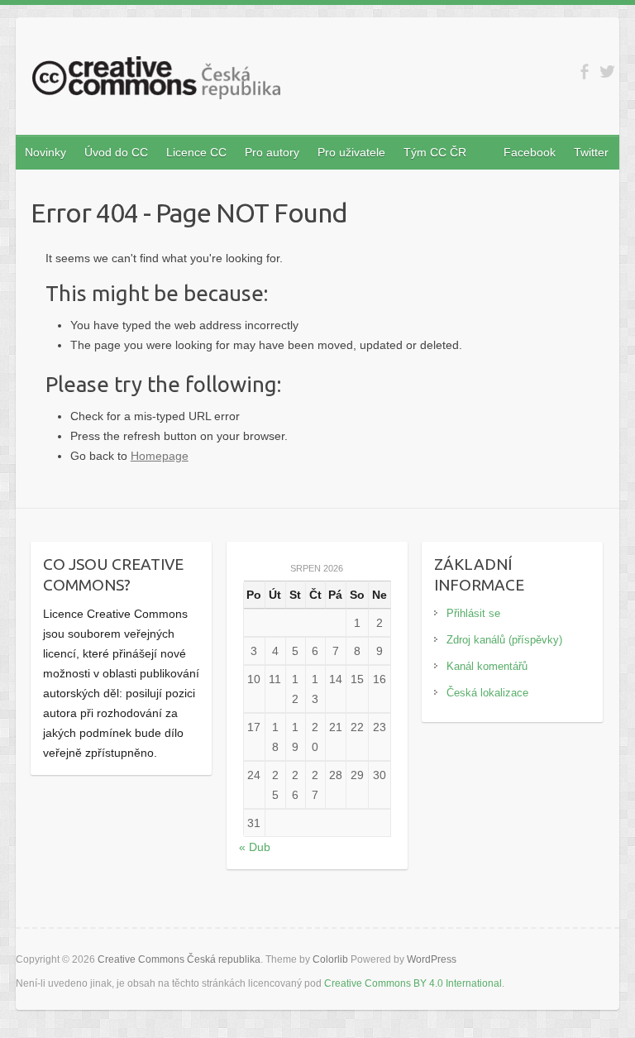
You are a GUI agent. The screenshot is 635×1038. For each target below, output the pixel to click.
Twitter (591, 152)
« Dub (254, 847)
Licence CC (196, 152)
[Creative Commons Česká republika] (156, 81)
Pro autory (272, 152)
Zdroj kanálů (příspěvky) (504, 640)
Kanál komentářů (487, 666)
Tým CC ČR (434, 152)
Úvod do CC (116, 152)
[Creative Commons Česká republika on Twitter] (607, 71)
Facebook (530, 152)
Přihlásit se (473, 613)
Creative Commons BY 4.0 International (413, 983)
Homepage (160, 455)
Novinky (45, 152)
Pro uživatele (351, 152)
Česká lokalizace (487, 692)
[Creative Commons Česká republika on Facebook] (584, 71)
